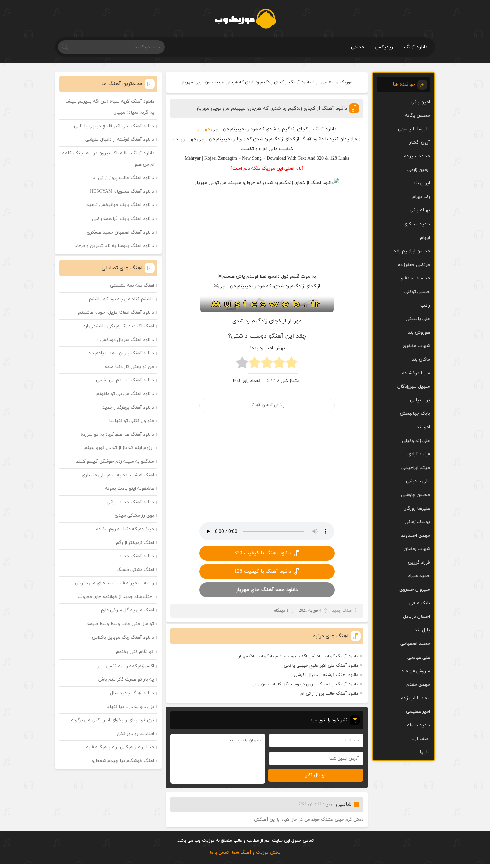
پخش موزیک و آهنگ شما (256, 853)
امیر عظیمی (418, 711)
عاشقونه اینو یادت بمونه (129, 488)
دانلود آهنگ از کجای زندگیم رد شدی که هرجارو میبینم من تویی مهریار (271, 108)
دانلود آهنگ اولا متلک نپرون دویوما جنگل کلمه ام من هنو (305, 684)
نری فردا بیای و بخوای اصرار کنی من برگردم (112, 720)
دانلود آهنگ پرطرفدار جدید (128, 407)
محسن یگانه (417, 115)
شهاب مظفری (416, 346)
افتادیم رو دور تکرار (135, 734)
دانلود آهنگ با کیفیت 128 (262, 571)
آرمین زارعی (418, 170)
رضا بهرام (421, 197)
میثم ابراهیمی (415, 468)
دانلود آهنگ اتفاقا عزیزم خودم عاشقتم (116, 312)
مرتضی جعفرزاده (414, 265)
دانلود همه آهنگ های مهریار (267, 589)
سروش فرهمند (415, 671)
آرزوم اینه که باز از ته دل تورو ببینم (119, 448)
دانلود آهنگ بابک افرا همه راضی (123, 218)
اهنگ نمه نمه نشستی (132, 285)
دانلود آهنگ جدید (136, 556)
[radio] (291, 364)
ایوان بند (421, 183)
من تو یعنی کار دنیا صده (129, 367)
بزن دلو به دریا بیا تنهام (130, 707)
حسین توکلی (417, 292)
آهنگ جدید (342, 610)
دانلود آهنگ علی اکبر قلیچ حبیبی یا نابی (321, 666)
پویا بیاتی (420, 400)
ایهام (425, 238)
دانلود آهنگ (415, 47)
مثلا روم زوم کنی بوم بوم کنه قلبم (120, 747)
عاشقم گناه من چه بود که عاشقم (121, 299)
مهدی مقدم (418, 684)
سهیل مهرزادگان (413, 386)
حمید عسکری (416, 224)
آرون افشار (419, 142)
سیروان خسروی (414, 589)
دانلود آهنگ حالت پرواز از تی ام (329, 694)
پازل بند (422, 630)
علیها (425, 752)
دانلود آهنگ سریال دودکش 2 (125, 340)
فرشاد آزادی (418, 454)
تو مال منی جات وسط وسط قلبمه (120, 624)
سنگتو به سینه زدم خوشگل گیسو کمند (115, 461)
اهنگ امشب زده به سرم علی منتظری (118, 475)
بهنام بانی (420, 210)
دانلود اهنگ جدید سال (132, 693)
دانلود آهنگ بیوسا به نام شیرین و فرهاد (114, 246)
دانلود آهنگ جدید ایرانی (130, 502)
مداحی (357, 47)
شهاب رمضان (417, 549)
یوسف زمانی (417, 522)
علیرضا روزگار (417, 508)
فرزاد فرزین (419, 562)
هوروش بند (419, 332)
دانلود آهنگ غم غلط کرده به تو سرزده (117, 434)
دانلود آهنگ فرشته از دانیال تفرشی (326, 675)
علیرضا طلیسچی (414, 129)
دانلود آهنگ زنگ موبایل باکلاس (123, 637)
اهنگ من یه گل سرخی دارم (127, 610)
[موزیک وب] (245, 19)
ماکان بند (421, 359)
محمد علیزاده (417, 156)
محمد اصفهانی (415, 643)
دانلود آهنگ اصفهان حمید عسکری (120, 232)
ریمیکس (384, 47)
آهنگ (318, 129)
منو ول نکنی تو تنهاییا (131, 421)
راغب (425, 305)
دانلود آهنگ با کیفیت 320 (262, 553)
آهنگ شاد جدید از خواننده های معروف (116, 597)
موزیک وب (342, 82)
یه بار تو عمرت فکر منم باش (126, 679)
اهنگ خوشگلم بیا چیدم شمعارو (123, 761)
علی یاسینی (418, 319)
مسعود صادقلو (415, 278)
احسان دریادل (416, 616)
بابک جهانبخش (415, 413)
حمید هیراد (419, 576)
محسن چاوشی (415, 495)
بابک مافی (419, 603)
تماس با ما (219, 853)
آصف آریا (420, 739)
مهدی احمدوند (415, 535)
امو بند (423, 427)
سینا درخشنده (416, 373)
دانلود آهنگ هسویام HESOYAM (122, 191)
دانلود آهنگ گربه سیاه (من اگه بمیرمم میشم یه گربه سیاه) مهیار (298, 656)
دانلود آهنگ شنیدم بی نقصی (125, 380)
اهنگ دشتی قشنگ (135, 570)
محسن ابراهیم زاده (412, 251)
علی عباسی (418, 657)
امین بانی (420, 102)
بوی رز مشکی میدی (134, 515)
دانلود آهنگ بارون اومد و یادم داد (121, 353)
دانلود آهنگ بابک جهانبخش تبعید (120, 205)
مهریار (321, 82)
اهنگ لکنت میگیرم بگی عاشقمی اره (118, 326)
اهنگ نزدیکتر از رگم (135, 543)
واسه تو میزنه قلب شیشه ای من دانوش (114, 583)
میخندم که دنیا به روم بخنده (125, 529)
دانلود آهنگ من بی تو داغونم (125, 394)
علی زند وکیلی (416, 441)
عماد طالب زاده (415, 698)
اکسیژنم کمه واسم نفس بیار (126, 666)
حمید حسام (418, 725)
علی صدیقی (418, 481)
